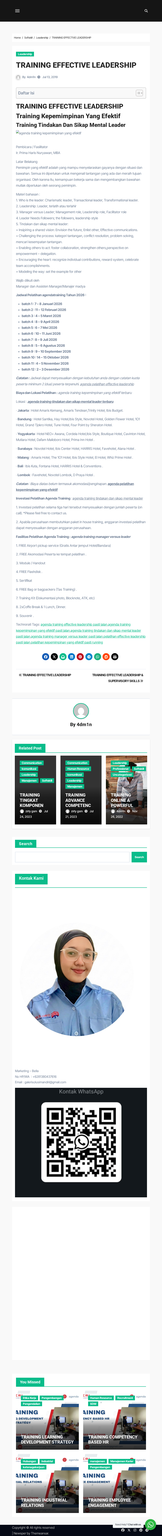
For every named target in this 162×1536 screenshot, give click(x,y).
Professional (120, 768)
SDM (93, 1403)
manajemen (97, 1461)
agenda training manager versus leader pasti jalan (67, 636)
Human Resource (78, 768)
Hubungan (29, 1461)
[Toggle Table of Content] (137, 93)
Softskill (47, 780)
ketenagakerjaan (33, 1467)
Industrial (47, 1461)
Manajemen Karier (121, 1461)
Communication (32, 762)
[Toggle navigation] (17, 10)
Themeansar (39, 1533)
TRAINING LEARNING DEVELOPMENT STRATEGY (47, 1440)
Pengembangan (52, 1398)
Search (26, 843)
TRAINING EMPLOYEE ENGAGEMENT (109, 1503)
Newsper (20, 1533)
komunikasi (29, 768)
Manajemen (29, 780)
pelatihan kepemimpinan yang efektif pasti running (67, 642)
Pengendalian (31, 1403)
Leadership (25, 54)
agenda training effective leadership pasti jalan (74, 624)
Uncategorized (122, 774)
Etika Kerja (29, 1398)
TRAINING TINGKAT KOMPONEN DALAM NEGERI (35, 803)
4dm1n (31, 77)
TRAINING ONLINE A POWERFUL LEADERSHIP (124, 803)
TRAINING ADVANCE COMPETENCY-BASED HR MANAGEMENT (80, 805)
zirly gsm (31, 811)
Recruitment (125, 1398)
